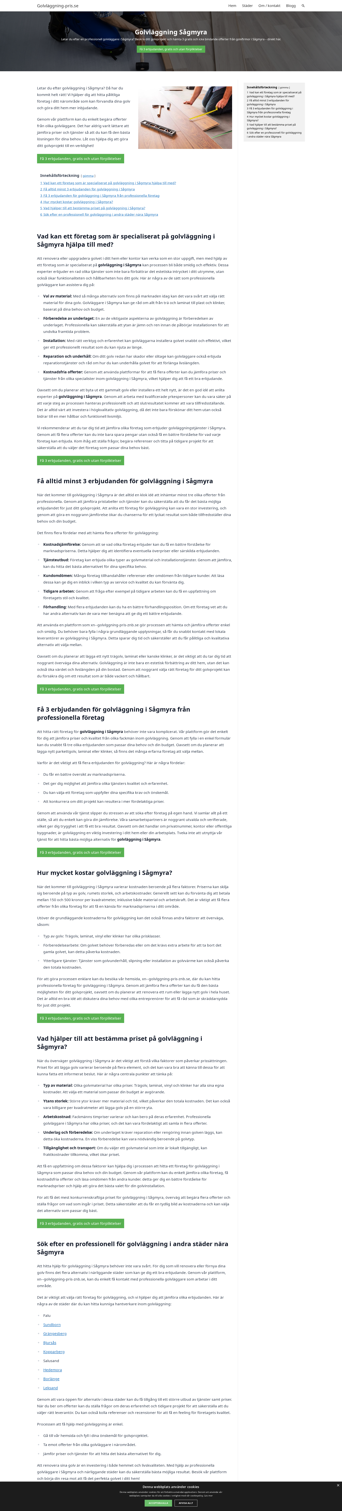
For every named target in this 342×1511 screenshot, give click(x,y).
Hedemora (52, 1369)
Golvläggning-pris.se (58, 6)
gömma (88, 176)
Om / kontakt (269, 5)
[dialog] (171, 1496)
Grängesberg (55, 1333)
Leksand (50, 1387)
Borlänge (51, 1378)
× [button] (338, 1485)
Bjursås (49, 1342)
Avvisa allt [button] (186, 1503)
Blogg (291, 5)
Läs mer (208, 1495)
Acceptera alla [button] (158, 1503)
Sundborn (52, 1324)
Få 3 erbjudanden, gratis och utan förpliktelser (171, 49)
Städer (247, 5)
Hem (232, 5)
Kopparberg (54, 1351)
